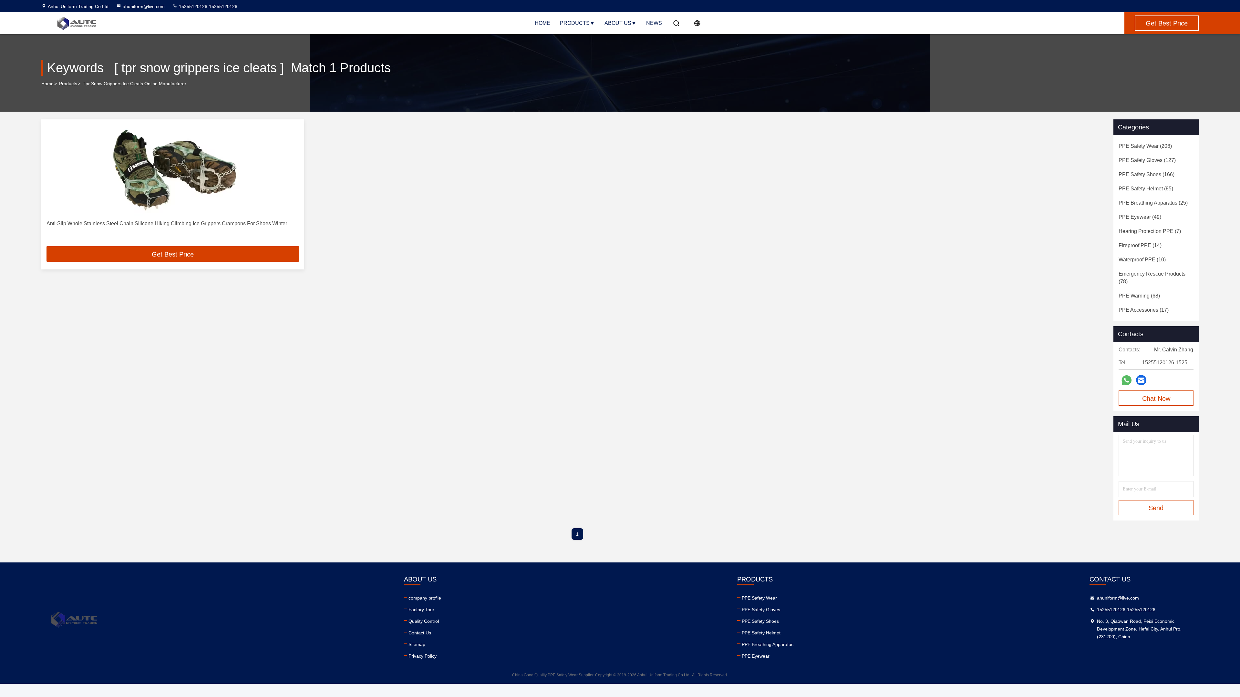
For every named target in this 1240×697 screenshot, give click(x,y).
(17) (1144, 310)
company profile (424, 598)
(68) (1139, 295)
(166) (1146, 174)
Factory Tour (421, 609)
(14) (1140, 245)
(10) (1142, 259)
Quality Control (423, 621)
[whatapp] (1126, 380)
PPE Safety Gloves (761, 609)
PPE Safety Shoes (760, 621)
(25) (1153, 203)
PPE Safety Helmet (761, 632)
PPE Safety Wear (759, 598)
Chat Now (1156, 398)
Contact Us (419, 632)
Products (575, 23)
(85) (1146, 188)
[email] (1141, 380)
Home (542, 23)
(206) (1145, 146)
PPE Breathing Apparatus (767, 644)
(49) (1140, 217)
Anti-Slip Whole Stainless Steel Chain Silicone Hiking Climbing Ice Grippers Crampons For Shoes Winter (166, 223)
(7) (1150, 231)
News (654, 23)
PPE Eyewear (756, 656)
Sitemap (416, 644)
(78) (1152, 277)
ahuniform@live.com (144, 6)
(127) (1147, 160)
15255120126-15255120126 (207, 6)
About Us (617, 23)
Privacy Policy (422, 656)
